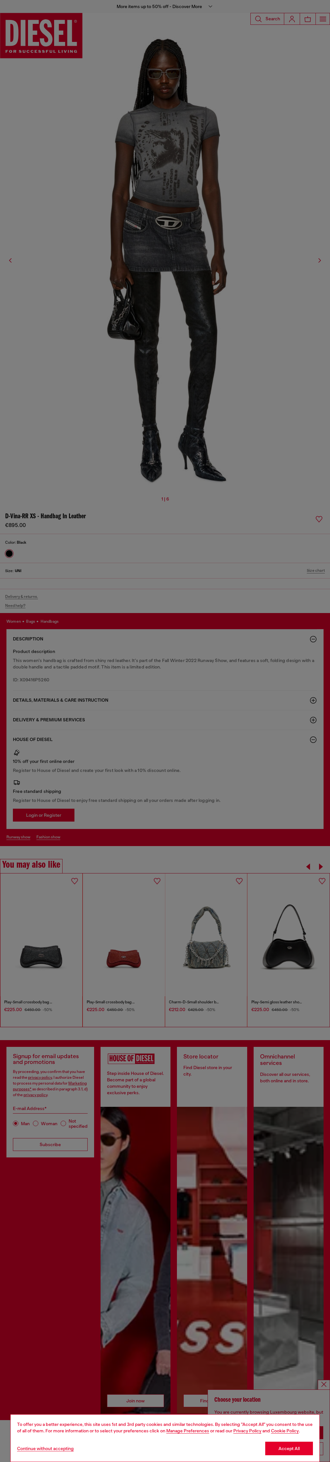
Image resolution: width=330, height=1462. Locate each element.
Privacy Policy (247, 1430)
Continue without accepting (45, 1448)
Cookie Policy (285, 1430)
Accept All (289, 1448)
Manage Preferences (187, 1430)
